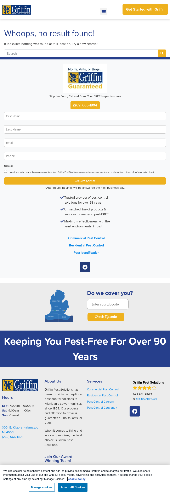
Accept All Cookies (73, 487)
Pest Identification (86, 252)
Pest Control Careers (100, 402)
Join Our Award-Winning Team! (59, 458)
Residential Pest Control (86, 245)
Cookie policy (76, 479)
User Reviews (146, 399)
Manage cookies (41, 487)
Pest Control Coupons (101, 408)
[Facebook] (85, 267)
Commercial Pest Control (86, 238)
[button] (103, 11)
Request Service (85, 181)
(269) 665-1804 (85, 105)
